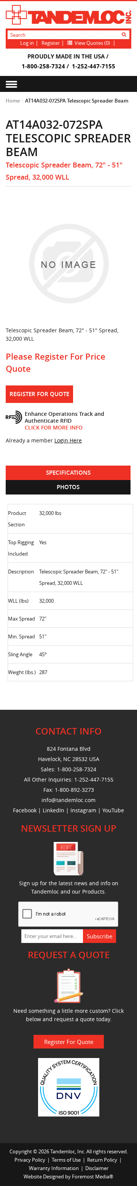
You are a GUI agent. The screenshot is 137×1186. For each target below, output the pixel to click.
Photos (68, 487)
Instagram (83, 810)
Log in (27, 42)
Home (13, 100)
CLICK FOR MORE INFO (54, 427)
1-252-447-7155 (93, 66)
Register (50, 42)
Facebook (25, 810)
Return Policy (102, 1159)
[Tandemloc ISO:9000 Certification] (68, 1086)
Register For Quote (39, 394)
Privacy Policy (29, 1159)
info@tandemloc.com (68, 800)
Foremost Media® (92, 1176)
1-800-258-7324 (43, 66)
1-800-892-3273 (74, 789)
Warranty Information (54, 1168)
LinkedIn (53, 810)
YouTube (113, 810)
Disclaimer (96, 1168)
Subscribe (99, 936)
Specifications (68, 473)
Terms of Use (66, 1159)
